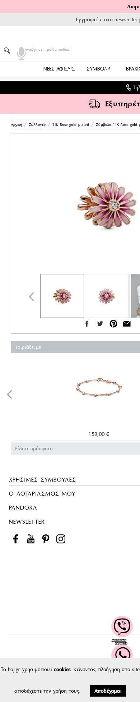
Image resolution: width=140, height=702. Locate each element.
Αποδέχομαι (108, 691)
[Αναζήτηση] (8, 50)
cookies (62, 669)
